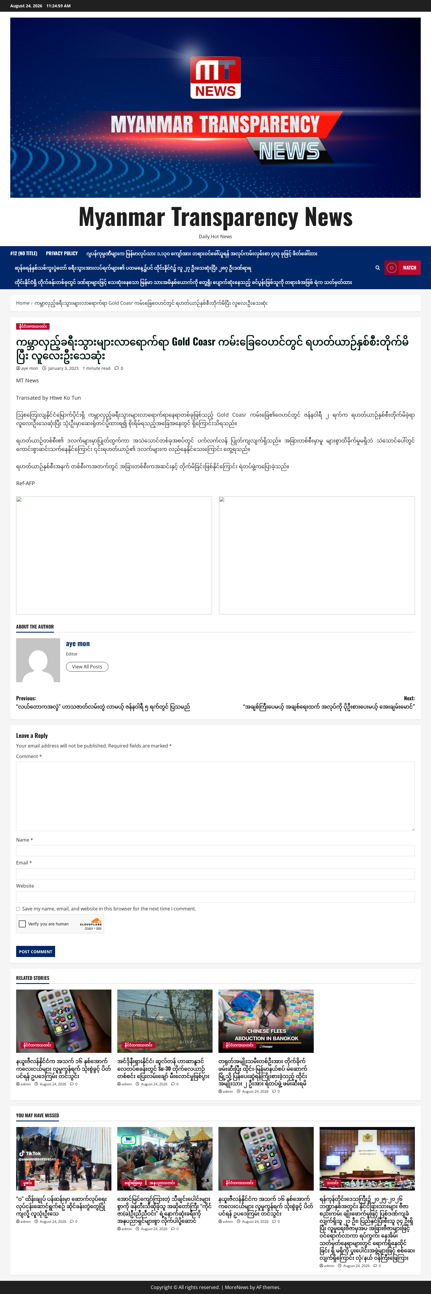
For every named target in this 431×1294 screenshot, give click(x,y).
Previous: (103, 702)
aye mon (29, 368)
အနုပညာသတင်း (162, 1182)
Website (25, 886)
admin (26, 1084)
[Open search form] (378, 267)
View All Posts (87, 666)
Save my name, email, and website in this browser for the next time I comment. (109, 908)
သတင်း (332, 1182)
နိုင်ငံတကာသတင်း (33, 326)
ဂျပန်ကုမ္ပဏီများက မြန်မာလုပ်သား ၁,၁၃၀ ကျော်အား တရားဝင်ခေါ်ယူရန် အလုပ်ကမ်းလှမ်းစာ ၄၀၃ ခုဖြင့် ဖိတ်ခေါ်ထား (202, 253)
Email (24, 862)
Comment (29, 756)
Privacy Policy (62, 253)
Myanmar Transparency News (215, 215)
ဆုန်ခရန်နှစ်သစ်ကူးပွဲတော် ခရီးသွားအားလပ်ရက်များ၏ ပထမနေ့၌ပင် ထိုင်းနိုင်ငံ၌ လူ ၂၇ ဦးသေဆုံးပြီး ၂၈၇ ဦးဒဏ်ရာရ (133, 267)
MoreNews (237, 1287)
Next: (329, 702)
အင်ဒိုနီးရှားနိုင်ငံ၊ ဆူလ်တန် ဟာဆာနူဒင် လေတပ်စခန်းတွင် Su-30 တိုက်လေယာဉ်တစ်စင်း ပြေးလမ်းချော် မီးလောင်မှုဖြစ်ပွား (163, 1068)
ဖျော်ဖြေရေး (133, 1182)
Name (24, 840)
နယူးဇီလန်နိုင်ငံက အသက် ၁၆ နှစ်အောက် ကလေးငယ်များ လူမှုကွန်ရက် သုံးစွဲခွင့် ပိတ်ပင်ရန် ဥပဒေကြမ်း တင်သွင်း (63, 1068)
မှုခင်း (27, 1182)
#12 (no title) (23, 253)
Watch (409, 267)
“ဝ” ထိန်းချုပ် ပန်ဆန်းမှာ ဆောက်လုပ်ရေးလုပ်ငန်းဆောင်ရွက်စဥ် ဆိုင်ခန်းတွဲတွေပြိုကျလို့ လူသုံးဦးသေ (61, 1206)
